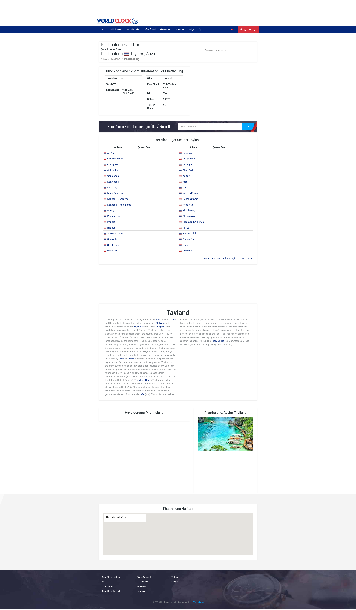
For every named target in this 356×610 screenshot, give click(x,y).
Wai (142, 394)
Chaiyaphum (189, 158)
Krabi (185, 181)
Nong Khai (188, 204)
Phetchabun (113, 216)
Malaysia (160, 323)
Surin (185, 245)
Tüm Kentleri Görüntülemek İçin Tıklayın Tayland (228, 258)
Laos (173, 319)
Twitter (174, 577)
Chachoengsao (115, 158)
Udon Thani (113, 250)
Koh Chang (113, 181)
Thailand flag (217, 341)
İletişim (191, 29)
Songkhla (112, 239)
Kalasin (186, 176)
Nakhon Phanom (191, 193)
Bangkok (187, 153)
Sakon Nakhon (115, 233)
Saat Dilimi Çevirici (133, 29)
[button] (232, 29)
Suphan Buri (189, 239)
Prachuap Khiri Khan (193, 221)
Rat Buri (111, 227)
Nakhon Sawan (190, 198)
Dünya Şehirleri (166, 29)
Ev (102, 29)
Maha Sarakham (115, 193)
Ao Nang (111, 153)
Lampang (112, 187)
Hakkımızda (180, 29)
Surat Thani (113, 245)
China (121, 358)
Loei (185, 187)
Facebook (141, 586)
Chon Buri (188, 170)
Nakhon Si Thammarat (119, 204)
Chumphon (113, 176)
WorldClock (198, 602)
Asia (158, 319)
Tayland (115, 59)
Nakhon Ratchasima (117, 198)
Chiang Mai (113, 164)
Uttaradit (187, 250)
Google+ (175, 581)
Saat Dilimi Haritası (115, 29)
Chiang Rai (188, 164)
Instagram (141, 591)
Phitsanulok (189, 216)
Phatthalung (189, 210)
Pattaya (111, 210)
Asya (104, 59)
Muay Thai (144, 380)
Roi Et (186, 227)
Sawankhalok (189, 233)
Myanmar (138, 326)
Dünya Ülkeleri (150, 29)
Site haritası (107, 586)
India (131, 358)
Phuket (111, 221)
